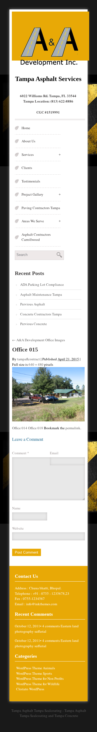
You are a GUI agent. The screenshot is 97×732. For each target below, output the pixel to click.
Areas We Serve (33, 221)
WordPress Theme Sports (34, 673)
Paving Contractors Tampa (41, 207)
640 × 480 (36, 364)
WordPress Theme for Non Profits (40, 678)
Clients (27, 167)
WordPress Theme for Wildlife (38, 683)
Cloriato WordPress (30, 689)
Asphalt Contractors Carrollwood (36, 237)
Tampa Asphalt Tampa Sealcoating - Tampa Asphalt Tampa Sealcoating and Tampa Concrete (48, 713)
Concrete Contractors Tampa (41, 314)
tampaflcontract (28, 359)
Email (54, 453)
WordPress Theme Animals (35, 668)
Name (16, 508)
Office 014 (19, 427)
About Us (28, 141)
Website (18, 528)
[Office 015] (48, 393)
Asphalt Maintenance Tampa (41, 294)
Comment (20, 453)
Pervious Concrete (33, 323)
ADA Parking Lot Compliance (42, 284)
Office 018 (35, 427)
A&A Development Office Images (38, 339)
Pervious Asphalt (32, 304)
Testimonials (31, 181)
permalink (72, 427)
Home (26, 127)
